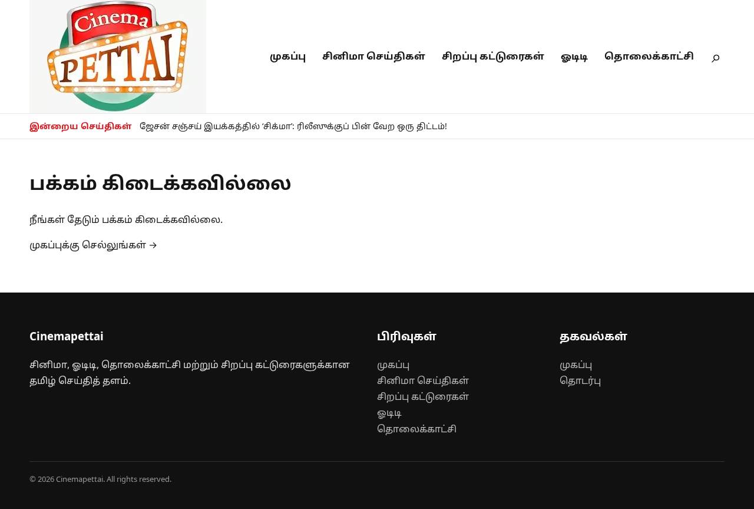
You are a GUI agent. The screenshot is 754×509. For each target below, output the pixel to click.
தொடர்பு (580, 380)
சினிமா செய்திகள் (373, 56)
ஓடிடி (574, 56)
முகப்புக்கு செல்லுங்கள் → (93, 244)
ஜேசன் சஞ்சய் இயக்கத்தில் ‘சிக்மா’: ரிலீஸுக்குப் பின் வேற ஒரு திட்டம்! (293, 126)
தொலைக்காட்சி (649, 56)
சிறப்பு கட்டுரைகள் (493, 56)
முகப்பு (288, 56)
